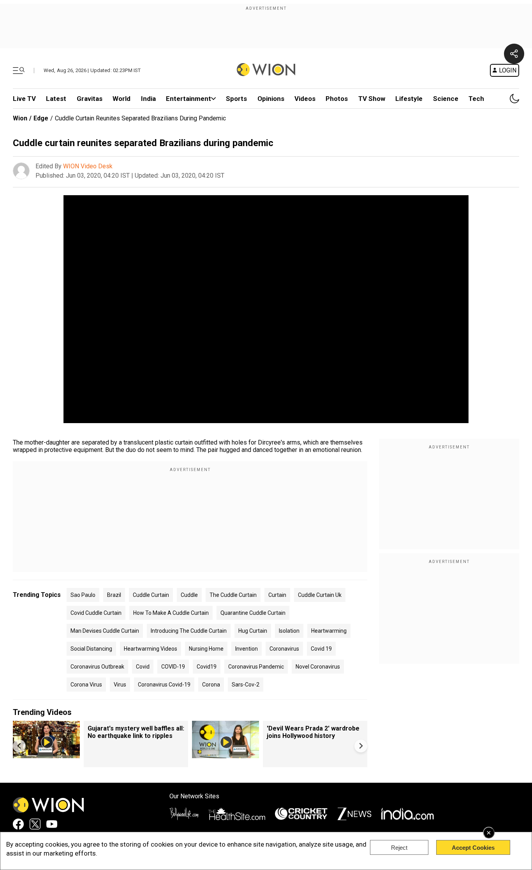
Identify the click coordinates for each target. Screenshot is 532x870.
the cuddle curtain (233, 595)
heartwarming (329, 631)
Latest (56, 98)
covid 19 (321, 649)
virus (120, 684)
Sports (236, 98)
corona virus (86, 684)
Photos (337, 98)
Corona (211, 684)
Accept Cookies (473, 847)
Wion (20, 118)
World (121, 98)
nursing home (206, 649)
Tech (476, 98)
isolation (289, 631)
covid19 (207, 667)
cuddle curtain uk (320, 595)
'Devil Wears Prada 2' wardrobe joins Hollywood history (313, 732)
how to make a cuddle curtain (171, 613)
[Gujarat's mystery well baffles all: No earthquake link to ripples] (46, 754)
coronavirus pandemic (256, 667)
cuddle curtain (151, 595)
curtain (277, 595)
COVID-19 (173, 667)
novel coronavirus (318, 667)
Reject (399, 847)
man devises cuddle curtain (104, 631)
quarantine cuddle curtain (252, 613)
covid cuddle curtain (96, 613)
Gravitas (89, 98)
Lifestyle (409, 98)
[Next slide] (360, 745)
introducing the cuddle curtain (189, 631)
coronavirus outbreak (97, 667)
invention (246, 649)
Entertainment (188, 98)
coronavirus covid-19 (164, 684)
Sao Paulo (82, 595)
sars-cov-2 (245, 684)
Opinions (270, 98)
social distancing (91, 649)
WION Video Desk (88, 166)
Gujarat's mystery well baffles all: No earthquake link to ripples (136, 732)
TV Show (371, 98)
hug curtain (252, 631)
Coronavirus (284, 649)
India (148, 98)
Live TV (24, 98)
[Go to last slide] (19, 745)
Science (445, 98)
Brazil (114, 595)
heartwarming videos (150, 649)
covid (143, 667)
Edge (40, 118)
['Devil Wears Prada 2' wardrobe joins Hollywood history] (225, 754)
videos (304, 98)
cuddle (189, 595)
